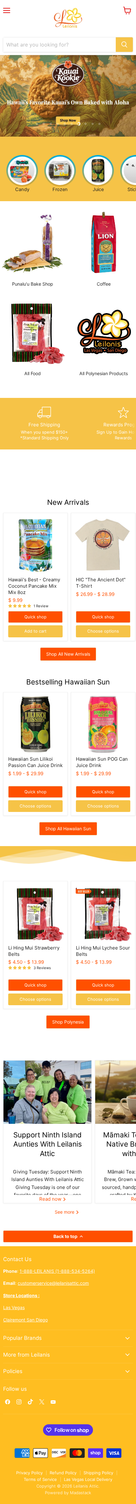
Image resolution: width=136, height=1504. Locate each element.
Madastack (80, 1492)
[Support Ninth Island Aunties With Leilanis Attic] (47, 1092)
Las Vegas (14, 1307)
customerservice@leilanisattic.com (53, 1283)
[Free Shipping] (44, 424)
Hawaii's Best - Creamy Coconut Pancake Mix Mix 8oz (34, 586)
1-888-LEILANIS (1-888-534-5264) (57, 1271)
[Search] (124, 44)
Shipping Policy (98, 1472)
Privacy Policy (29, 1472)
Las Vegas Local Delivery (88, 1479)
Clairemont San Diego (25, 1319)
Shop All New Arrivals (68, 654)
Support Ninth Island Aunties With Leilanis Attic (47, 1144)
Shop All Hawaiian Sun (68, 828)
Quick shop (35, 616)
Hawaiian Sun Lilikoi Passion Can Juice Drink (35, 762)
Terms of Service (40, 1479)
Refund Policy (63, 1472)
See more (65, 1212)
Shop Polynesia (68, 1021)
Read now (51, 1199)
